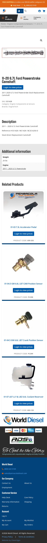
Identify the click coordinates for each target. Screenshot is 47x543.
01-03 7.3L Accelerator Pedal (23, 227)
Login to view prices (12, 87)
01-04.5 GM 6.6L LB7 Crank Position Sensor (23, 340)
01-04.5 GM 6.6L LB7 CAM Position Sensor (23, 283)
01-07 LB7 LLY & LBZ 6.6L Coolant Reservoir (23, 396)
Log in (4, 516)
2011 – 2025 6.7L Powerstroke (14, 168)
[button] (41, 40)
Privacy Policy (7, 537)
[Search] (25, 11)
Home (3, 24)
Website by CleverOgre (11, 540)
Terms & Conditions (26, 537)
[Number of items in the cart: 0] (44, 11)
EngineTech (13, 106)
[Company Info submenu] (44, 18)
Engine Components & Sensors (20, 24)
